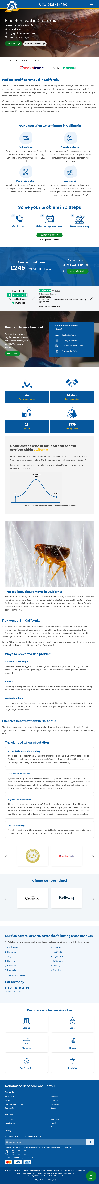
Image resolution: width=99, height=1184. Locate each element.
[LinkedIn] (25, 1152)
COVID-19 (54, 1101)
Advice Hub (9, 1097)
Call (54, 4)
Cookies (54, 1108)
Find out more (12, 354)
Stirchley (56, 970)
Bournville (11, 970)
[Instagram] (13, 1152)
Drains (53, 1127)
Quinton (11, 961)
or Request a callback (49, 240)
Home (7, 61)
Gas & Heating (56, 1119)
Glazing (8, 1131)
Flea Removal (39, 61)
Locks (7, 1127)
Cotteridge (57, 961)
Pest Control (16, 61)
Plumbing (9, 1119)
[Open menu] (91, 4)
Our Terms (55, 1104)
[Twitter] (19, 1152)
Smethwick (12, 966)
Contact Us (9, 1108)
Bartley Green (13, 947)
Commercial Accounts (14, 1104)
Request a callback (33, 44)
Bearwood (57, 947)
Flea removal (27, 262)
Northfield (57, 952)
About (7, 1101)
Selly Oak (11, 956)
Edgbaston (57, 956)
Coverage (54, 1097)
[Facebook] (7, 1152)
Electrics (54, 1123)
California (27, 61)
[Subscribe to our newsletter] (90, 1142)
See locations (16, 976)
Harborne (11, 952)
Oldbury (56, 966)
